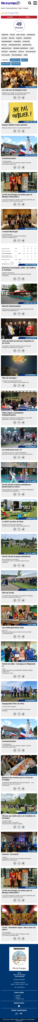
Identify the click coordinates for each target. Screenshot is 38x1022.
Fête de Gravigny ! (9, 378)
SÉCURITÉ (5, 51)
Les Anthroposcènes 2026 (13, 628)
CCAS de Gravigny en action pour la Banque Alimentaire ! (17, 196)
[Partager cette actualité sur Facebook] (19, 97)
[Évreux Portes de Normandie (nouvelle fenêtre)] (16, 1014)
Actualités (10, 17)
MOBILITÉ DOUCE (7, 48)
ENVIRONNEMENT (7, 41)
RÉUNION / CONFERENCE (20, 48)
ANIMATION (5, 34)
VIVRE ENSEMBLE (16, 55)
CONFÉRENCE (31, 34)
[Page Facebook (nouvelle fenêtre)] (19, 1006)
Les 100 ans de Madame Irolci (14, 90)
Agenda (18, 997)
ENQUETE (19, 38)
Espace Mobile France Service (14, 125)
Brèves (28, 17)
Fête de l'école (8, 593)
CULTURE (4, 38)
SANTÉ (32, 48)
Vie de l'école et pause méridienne (16, 556)
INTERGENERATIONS (15, 45)
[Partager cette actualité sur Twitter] (23, 97)
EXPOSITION (26, 41)
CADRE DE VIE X (15, 60)
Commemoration (9, 158)
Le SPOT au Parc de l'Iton (12, 522)
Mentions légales (14, 1019)
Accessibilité (19, 1021)
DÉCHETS (12, 38)
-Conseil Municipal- (10, 232)
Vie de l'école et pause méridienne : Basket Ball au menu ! (17, 486)
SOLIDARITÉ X (16, 63)
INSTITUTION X (6, 63)
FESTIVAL (4, 45)
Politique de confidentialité (27, 1019)
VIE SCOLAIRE (6, 55)
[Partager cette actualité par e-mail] (14, 97)
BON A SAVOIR (20, 34)
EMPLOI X (24, 60)
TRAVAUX (21, 51)
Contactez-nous (20, 999)
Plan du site (6, 1019)
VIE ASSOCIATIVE (31, 51)
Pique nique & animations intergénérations (12, 414)
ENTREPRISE (27, 38)
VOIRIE (25, 55)
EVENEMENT (17, 41)
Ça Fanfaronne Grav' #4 (12, 450)
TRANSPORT (13, 51)
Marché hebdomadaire (11, 306)
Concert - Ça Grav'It (10, 854)
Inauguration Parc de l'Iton (13, 704)
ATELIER (12, 34)
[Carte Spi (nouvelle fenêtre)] (20, 1014)
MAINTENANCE (27, 45)
